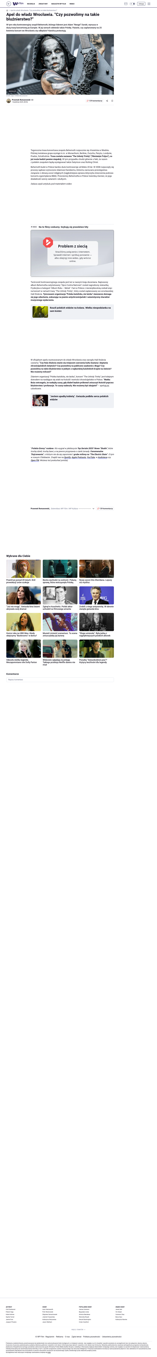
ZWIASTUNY (43, 4)
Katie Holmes (10, 1314)
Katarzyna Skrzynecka (49, 1319)
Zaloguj (141, 4)
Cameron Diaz (120, 1314)
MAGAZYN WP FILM (58, 4)
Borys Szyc (119, 1317)
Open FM (35, 460)
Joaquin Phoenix (11, 1322)
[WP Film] (20, 4)
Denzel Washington (85, 1319)
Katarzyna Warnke (121, 1319)
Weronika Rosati (84, 1317)
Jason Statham (47, 1322)
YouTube (91, 457)
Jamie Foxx (9, 1319)
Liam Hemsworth (47, 1309)
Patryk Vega (9, 1312)
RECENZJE (31, 4)
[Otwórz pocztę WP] (126, 4)
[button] (132, 3)
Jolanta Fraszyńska (48, 1317)
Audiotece (102, 457)
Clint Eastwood (10, 1309)
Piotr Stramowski (47, 1312)
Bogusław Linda (84, 1312)
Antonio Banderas (84, 1314)
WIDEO (72, 4)
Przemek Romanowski (21, 100)
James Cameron (84, 1309)
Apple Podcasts (78, 457)
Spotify (67, 457)
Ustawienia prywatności (111, 1337)
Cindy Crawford (84, 1322)
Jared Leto (119, 1309)
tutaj (49, 1352)
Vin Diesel (119, 1312)
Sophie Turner (10, 1317)
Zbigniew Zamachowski (49, 1314)
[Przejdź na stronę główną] (8, 5)
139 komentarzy (95, 101)
